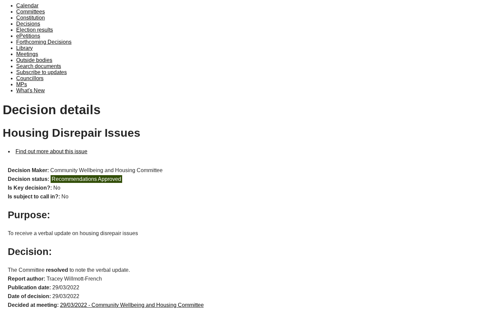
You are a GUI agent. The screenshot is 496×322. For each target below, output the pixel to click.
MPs (21, 84)
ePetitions (28, 36)
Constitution (30, 18)
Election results (34, 30)
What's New (30, 90)
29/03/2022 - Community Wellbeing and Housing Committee (132, 305)
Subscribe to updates (41, 72)
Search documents (38, 66)
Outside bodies (34, 60)
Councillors (30, 78)
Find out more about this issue (51, 151)
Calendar (27, 5)
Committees (30, 11)
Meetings (27, 54)
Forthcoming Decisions (44, 42)
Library (24, 48)
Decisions (28, 24)
